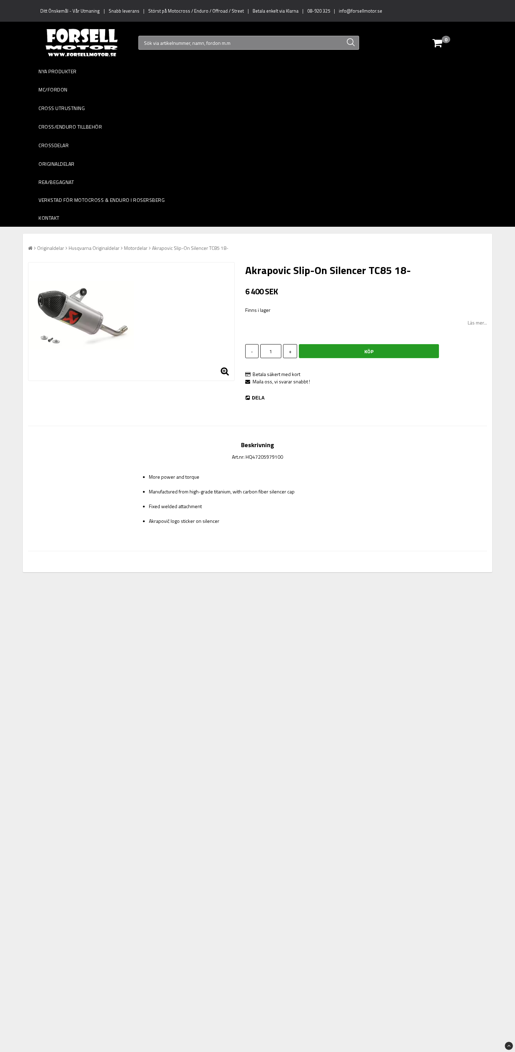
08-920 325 (318, 10)
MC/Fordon (53, 89)
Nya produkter (58, 71)
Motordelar (135, 248)
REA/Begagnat (56, 182)
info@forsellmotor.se (360, 10)
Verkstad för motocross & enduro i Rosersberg (102, 200)
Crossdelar (54, 145)
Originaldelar (57, 164)
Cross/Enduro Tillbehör (70, 126)
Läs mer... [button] (477, 322)
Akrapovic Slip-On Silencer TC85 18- (190, 248)
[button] (453, 43)
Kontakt (49, 217)
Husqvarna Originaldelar (94, 248)
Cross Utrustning (62, 108)
